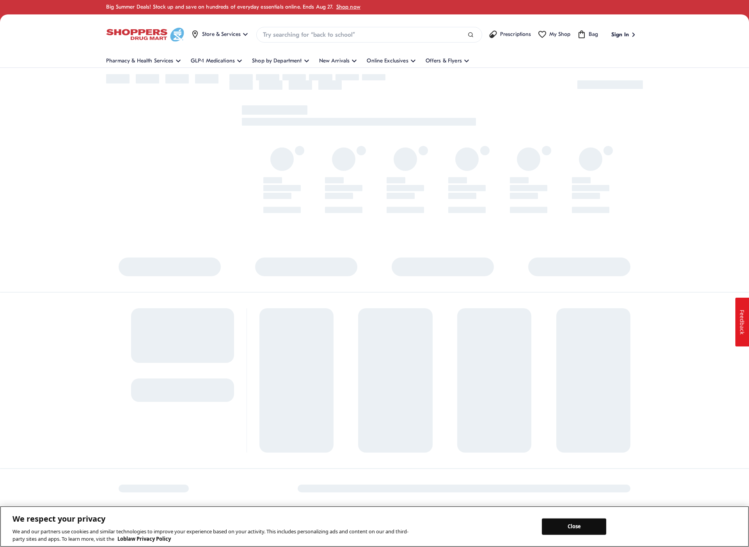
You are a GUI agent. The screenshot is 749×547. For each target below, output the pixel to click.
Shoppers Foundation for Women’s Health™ (410, 493)
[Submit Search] (471, 35)
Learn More (209, 424)
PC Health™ (467, 502)
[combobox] (369, 35)
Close (574, 526)
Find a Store (333, 502)
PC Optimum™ (276, 502)
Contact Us (332, 489)
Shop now (348, 7)
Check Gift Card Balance (483, 489)
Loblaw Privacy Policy (144, 538)
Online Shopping (279, 489)
